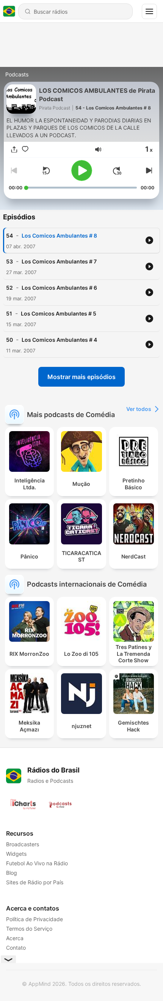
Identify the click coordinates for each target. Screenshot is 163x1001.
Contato (16, 947)
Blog (11, 872)
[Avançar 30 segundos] (117, 171)
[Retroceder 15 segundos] (46, 171)
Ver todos (138, 409)
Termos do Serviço (29, 928)
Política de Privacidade (34, 919)
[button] (98, 149)
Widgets (16, 853)
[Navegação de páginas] (149, 11)
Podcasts (16, 74)
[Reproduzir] (81, 170)
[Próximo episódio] (148, 171)
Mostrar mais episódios (81, 377)
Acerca (15, 938)
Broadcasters (22, 844)
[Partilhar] (14, 149)
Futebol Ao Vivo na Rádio (37, 863)
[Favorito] (25, 149)
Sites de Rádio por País (34, 882)
